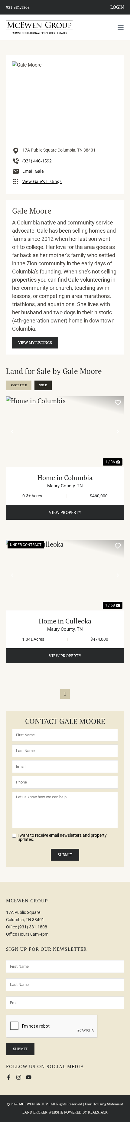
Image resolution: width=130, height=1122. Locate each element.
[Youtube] (28, 1077)
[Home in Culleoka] (65, 575)
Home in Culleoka (65, 621)
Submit (65, 854)
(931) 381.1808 (32, 926)
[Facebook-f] (8, 1077)
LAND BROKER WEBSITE (42, 1112)
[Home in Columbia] (65, 431)
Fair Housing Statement (104, 1104)
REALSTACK (98, 1112)
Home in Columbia (65, 477)
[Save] (117, 402)
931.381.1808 (18, 7)
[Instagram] (18, 1077)
